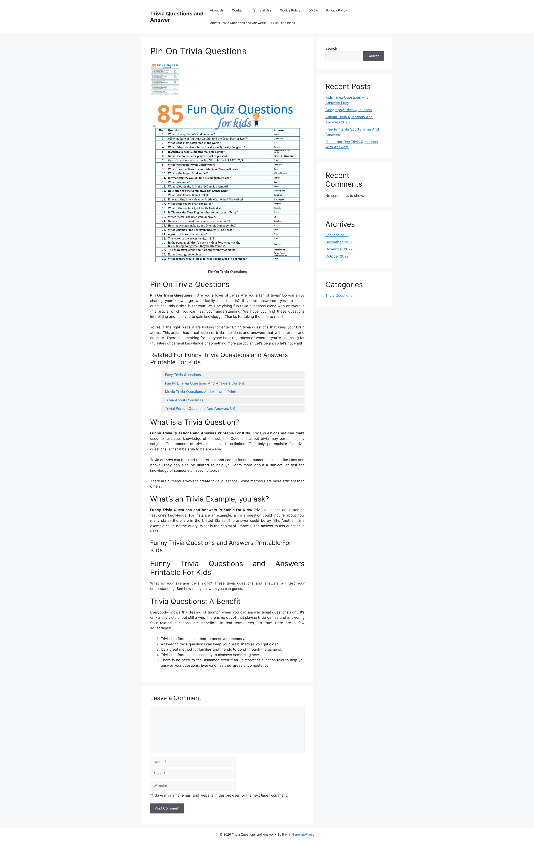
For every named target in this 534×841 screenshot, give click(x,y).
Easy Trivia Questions (183, 375)
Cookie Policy (290, 10)
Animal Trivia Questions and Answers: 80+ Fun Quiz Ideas (252, 23)
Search (331, 48)
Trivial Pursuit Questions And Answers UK (200, 408)
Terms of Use (262, 10)
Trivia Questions (338, 295)
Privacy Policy (336, 10)
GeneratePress (303, 834)
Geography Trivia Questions (348, 110)
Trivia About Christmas (184, 400)
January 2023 (337, 235)
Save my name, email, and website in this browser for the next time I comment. (221, 795)
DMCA (313, 10)
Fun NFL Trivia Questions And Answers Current (204, 383)
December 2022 (338, 242)
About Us (217, 10)
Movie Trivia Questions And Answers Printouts (204, 392)
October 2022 (337, 256)
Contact (237, 10)
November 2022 (339, 249)
